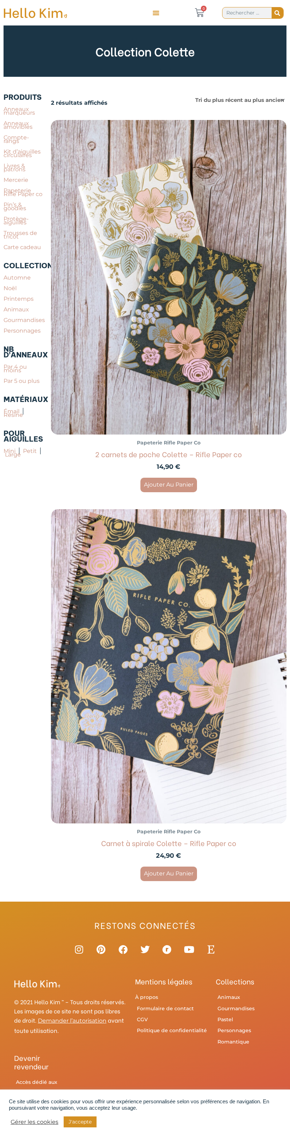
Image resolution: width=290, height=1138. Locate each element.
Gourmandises (24, 320)
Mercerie (16, 180)
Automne (17, 277)
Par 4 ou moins (15, 368)
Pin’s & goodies (15, 206)
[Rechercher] (277, 12)
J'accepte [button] (80, 1122)
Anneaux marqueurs (19, 111)
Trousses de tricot (20, 235)
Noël (10, 288)
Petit (30, 451)
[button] (156, 12)
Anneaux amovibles (18, 125)
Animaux (16, 309)
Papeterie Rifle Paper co (23, 192)
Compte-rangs (16, 139)
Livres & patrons (14, 167)
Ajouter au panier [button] (168, 484)
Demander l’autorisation (72, 1020)
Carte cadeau (22, 247)
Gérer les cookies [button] (34, 1122)
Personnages (22, 330)
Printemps (19, 298)
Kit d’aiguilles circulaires (22, 153)
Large (13, 454)
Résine (15, 413)
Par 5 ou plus (22, 381)
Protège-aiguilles (16, 220)
